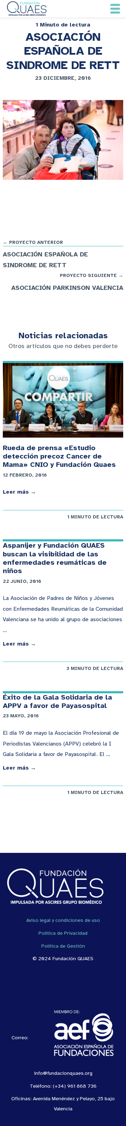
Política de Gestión (63, 946)
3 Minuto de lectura (94, 668)
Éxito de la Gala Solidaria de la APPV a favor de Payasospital (57, 701)
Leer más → (19, 491)
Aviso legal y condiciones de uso (63, 920)
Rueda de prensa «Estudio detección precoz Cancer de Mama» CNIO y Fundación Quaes (59, 456)
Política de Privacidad (63, 933)
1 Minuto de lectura (63, 24)
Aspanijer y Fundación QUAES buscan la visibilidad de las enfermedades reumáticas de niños (55, 558)
